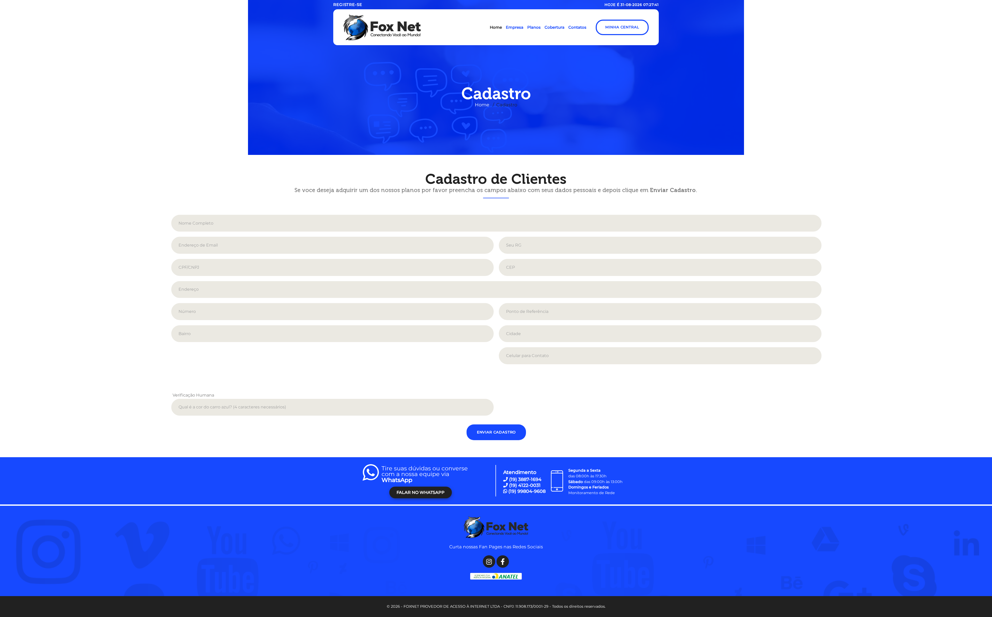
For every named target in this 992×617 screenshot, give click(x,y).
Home (482, 104)
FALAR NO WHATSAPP (421, 492)
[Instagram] (489, 561)
